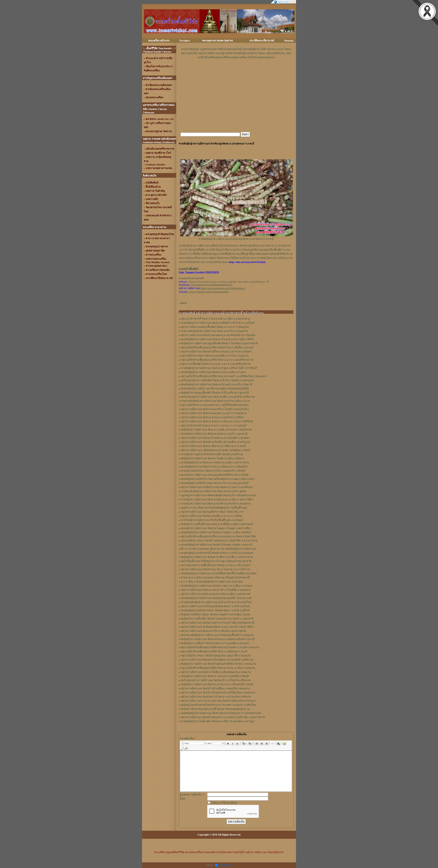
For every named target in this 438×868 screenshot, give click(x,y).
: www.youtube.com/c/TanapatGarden (204, 291)
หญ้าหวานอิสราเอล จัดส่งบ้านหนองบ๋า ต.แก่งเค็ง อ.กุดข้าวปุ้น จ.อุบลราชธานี (223, 717)
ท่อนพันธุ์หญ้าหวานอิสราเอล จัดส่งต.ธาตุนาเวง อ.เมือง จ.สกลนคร (217, 585)
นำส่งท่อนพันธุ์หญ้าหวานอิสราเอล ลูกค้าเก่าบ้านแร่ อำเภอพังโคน (216, 602)
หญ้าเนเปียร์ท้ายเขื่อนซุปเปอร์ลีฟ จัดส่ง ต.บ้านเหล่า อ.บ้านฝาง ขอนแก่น (220, 647)
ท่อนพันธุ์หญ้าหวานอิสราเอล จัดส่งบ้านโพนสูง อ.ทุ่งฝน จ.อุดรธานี (216, 544)
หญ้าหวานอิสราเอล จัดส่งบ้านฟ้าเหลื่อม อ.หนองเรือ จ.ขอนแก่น (215, 688)
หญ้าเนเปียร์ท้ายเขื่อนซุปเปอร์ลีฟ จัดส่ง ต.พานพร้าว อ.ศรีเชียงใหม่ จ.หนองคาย (224, 376)
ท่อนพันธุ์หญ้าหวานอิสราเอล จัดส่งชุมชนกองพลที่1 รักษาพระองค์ (216, 598)
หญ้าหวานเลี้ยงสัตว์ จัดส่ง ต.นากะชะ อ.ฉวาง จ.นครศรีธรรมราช (215, 364)
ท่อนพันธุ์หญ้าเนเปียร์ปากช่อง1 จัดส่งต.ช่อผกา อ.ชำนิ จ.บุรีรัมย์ (215, 610)
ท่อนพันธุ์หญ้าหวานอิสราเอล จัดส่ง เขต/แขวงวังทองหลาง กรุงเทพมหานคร (221, 713)
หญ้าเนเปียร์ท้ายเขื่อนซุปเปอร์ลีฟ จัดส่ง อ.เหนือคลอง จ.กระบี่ (214, 651)
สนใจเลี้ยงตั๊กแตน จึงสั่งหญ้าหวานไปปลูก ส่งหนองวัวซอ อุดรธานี (216, 561)
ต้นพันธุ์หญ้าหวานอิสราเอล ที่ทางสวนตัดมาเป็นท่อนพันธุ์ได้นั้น (215, 388)
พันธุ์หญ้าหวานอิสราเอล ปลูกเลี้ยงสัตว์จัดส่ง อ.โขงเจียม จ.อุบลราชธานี (219, 343)
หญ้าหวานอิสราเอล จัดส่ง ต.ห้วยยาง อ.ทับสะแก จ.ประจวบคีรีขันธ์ (217, 421)
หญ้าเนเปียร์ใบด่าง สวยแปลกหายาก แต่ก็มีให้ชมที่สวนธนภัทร (214, 405)
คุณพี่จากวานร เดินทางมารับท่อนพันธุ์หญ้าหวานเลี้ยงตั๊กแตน (214, 507)
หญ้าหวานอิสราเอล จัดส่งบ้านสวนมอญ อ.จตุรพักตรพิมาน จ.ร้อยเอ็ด (218, 335)
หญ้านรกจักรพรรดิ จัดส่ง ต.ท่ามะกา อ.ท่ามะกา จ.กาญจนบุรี (213, 425)
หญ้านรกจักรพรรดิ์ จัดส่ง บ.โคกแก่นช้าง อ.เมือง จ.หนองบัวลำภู (215, 318)
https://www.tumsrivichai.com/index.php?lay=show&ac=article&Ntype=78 (229, 281)
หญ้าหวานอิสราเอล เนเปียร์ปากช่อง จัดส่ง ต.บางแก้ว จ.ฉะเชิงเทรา (217, 487)
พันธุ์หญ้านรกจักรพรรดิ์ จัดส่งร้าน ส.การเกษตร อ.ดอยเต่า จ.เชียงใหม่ (218, 705)
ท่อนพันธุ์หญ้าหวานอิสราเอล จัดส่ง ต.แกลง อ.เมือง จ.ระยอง (213, 372)
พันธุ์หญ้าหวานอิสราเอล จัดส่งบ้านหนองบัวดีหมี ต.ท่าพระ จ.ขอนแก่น (218, 663)
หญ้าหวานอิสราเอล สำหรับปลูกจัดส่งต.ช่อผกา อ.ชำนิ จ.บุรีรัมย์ (215, 606)
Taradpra (184, 40)
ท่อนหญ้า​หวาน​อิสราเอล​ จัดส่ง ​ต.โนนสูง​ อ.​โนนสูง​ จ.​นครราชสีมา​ (216, 528)
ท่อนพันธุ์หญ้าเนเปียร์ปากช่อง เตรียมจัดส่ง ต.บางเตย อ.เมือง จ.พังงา (218, 479)
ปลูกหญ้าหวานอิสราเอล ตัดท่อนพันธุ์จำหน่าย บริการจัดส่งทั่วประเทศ (218, 495)
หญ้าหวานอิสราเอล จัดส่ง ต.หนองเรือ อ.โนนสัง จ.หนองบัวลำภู (215, 409)
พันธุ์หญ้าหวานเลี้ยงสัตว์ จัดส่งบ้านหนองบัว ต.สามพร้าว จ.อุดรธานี (217, 618)
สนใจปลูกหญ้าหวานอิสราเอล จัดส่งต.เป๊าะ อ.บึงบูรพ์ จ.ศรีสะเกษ (216, 680)
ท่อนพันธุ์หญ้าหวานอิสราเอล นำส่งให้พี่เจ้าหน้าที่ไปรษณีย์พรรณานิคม (219, 573)
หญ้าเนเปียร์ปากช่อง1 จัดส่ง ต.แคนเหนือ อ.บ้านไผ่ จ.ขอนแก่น (215, 355)
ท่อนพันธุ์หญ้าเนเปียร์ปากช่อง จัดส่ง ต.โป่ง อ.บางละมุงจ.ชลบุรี (215, 483)
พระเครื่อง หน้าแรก (159, 40)
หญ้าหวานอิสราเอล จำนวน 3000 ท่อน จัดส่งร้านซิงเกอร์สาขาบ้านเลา (218, 700)
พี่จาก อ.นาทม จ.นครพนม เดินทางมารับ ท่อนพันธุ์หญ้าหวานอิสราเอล (218, 548)
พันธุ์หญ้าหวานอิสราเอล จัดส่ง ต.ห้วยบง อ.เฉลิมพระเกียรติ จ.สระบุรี (218, 639)
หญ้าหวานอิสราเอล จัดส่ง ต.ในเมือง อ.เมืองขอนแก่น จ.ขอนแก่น (216, 672)
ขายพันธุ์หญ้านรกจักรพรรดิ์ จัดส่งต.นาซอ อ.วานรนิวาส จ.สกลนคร (217, 553)
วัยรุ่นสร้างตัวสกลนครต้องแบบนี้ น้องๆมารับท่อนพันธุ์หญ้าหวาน (215, 709)
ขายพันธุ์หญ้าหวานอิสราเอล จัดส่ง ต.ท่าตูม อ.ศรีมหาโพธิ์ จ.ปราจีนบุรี (219, 368)
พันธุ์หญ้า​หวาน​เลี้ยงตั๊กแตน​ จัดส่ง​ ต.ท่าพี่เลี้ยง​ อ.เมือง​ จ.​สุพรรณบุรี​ (217, 524)
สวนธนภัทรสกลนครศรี (191, 278)
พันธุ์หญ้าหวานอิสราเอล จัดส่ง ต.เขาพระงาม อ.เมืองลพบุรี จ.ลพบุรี (217, 684)
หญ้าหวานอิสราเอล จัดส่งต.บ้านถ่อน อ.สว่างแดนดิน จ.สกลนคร (215, 437)
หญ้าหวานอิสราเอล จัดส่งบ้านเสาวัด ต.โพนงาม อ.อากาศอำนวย (215, 569)
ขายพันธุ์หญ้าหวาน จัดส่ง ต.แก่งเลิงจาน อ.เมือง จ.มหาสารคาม (215, 462)
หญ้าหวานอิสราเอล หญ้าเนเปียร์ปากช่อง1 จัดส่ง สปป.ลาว (212, 511)
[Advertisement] (236, 69)
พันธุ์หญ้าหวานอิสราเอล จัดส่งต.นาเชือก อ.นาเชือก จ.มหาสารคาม (217, 557)
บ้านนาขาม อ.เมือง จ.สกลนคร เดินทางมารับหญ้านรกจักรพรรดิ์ (215, 577)
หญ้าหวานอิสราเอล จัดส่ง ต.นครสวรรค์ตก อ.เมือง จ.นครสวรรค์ (215, 594)
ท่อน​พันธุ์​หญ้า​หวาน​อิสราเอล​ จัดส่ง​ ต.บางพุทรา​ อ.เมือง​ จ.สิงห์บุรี (216, 532)
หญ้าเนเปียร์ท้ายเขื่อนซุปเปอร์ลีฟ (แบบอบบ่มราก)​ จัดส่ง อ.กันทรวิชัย (218, 536)
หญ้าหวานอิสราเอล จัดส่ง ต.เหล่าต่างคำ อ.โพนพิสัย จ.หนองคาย (216, 589)
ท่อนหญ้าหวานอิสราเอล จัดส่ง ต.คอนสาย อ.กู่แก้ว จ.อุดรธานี (214, 433)
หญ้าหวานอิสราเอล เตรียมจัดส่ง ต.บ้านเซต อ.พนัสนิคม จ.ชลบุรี (215, 450)
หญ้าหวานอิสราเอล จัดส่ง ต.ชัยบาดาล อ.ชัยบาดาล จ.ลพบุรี (213, 446)
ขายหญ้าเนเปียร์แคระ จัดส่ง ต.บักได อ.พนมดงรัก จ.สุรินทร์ (213, 470)
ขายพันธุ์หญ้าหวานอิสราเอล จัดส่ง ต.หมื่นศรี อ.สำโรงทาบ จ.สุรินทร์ (218, 322)
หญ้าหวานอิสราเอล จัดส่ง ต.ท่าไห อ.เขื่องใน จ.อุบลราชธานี (213, 631)
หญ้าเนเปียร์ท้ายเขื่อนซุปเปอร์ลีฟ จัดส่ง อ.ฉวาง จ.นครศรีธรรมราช (217, 359)
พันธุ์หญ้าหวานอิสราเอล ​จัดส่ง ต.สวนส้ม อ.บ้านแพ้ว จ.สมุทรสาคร (216, 429)
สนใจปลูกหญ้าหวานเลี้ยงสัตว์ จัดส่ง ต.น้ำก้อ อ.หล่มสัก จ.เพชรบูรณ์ (217, 380)
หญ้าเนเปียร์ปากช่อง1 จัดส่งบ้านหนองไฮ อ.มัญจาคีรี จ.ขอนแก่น (216, 655)
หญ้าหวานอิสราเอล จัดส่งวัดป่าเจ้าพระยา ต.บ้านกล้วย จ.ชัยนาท (216, 696)
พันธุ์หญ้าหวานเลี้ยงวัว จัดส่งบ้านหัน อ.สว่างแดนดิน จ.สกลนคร (215, 643)
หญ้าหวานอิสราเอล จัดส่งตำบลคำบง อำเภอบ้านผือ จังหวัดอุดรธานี (217, 622)
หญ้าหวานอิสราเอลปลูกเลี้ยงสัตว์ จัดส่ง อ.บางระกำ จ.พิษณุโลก (215, 327)
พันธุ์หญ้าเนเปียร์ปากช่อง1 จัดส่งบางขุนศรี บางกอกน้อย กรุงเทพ (215, 614)
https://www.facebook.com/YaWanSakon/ (223, 288)
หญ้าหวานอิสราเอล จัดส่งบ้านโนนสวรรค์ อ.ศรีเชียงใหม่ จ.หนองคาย (218, 692)
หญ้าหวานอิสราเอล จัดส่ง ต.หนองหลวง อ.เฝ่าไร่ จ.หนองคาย (214, 413)
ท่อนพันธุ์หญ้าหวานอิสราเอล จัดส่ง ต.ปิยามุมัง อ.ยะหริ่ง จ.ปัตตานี (216, 384)
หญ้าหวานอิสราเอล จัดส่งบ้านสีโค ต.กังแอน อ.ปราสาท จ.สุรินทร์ (216, 351)
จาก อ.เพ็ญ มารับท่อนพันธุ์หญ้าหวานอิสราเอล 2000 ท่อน (212, 581)
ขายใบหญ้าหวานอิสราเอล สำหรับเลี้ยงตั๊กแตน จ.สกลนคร (212, 520)
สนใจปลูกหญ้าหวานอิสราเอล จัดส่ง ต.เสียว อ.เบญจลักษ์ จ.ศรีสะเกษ (218, 396)
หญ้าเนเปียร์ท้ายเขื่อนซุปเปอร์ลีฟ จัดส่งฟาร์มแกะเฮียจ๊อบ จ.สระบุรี (217, 347)
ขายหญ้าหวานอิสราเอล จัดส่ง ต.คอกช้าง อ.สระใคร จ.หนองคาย (215, 503)
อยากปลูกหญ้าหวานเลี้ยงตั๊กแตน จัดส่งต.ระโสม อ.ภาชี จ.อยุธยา (216, 565)
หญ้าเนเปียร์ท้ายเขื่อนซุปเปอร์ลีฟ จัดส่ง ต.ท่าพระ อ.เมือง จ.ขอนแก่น (218, 668)
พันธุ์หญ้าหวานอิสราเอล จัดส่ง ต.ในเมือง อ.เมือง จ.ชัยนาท (212, 458)
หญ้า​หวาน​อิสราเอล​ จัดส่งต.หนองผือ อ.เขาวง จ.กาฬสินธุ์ (211, 516)
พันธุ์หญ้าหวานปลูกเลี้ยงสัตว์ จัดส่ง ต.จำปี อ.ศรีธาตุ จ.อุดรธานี (215, 392)
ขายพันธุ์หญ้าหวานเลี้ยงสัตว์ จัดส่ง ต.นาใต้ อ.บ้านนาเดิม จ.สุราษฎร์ (217, 721)
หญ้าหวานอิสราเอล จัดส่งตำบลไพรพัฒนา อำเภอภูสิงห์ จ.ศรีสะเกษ (217, 659)
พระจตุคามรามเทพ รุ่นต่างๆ (217, 40)
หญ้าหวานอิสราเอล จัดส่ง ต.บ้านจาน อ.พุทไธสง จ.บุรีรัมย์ (212, 417)
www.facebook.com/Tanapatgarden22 (211, 284)
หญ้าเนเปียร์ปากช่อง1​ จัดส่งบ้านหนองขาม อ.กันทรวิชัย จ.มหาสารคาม (219, 540)
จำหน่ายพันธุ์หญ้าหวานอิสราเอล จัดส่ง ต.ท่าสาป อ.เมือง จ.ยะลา (215, 401)
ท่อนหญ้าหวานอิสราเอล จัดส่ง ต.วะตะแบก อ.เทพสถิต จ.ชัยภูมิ (215, 676)
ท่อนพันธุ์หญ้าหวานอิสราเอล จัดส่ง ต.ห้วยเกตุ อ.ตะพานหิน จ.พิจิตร (217, 339)
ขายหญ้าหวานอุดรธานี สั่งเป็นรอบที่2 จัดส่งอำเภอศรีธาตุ (212, 454)
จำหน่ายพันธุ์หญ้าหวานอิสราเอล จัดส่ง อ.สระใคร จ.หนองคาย (214, 331)
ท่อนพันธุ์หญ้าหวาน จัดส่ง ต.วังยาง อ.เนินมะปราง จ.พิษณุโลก (214, 466)
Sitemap (288, 40)
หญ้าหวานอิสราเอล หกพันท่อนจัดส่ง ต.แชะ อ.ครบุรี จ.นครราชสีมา (217, 626)
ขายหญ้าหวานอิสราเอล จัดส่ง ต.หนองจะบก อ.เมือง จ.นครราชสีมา (217, 499)
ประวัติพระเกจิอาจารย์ (261, 40)
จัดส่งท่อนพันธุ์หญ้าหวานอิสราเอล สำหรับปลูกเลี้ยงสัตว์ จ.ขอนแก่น (217, 635)
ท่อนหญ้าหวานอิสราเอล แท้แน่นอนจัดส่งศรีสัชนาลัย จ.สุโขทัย (215, 474)
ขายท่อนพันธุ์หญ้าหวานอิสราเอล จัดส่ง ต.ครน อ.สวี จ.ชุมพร (213, 491)
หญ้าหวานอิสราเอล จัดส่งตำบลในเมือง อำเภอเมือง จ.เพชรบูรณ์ (215, 442)
